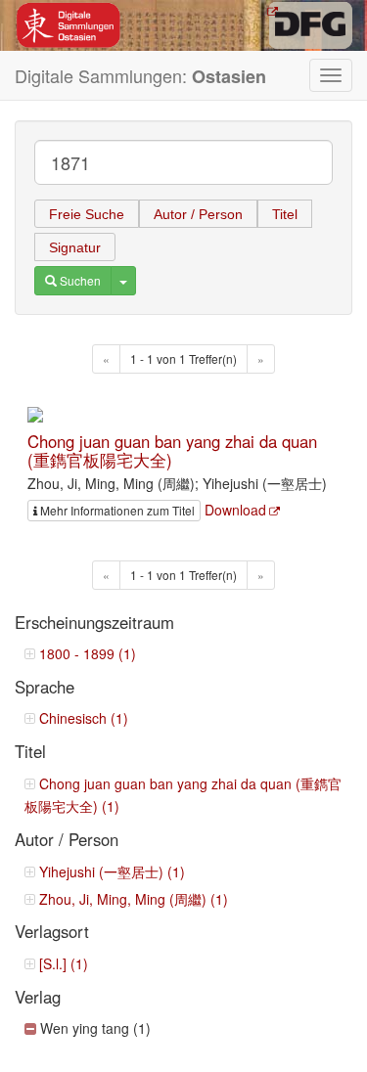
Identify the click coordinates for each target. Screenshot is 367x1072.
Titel (285, 214)
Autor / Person (198, 214)
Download (235, 509)
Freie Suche (86, 214)
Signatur (75, 247)
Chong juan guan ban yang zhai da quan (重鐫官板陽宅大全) (172, 449)
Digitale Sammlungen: (140, 76)
